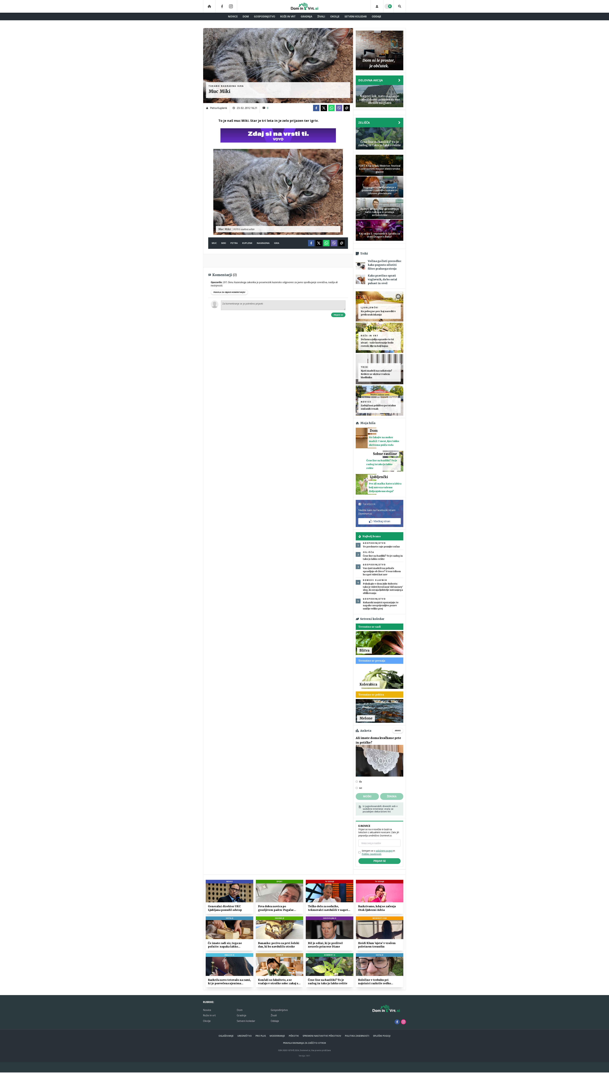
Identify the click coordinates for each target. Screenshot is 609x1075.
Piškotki (294, 1035)
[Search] (399, 6)
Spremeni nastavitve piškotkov (322, 1035)
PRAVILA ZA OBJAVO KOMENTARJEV (229, 292)
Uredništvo (244, 1035)
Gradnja (306, 16)
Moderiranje (277, 1035)
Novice (233, 16)
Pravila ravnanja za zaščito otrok (304, 1042)
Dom (246, 16)
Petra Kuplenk (218, 108)
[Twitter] (324, 108)
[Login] (377, 6)
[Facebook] (222, 6)
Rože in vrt (288, 16)
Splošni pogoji (381, 1035)
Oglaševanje (226, 1035)
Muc (214, 243)
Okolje (334, 16)
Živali (321, 16)
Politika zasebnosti (357, 1035)
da (360, 781)
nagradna (263, 243)
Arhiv (398, 730)
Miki (223, 243)
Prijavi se (338, 315)
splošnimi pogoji (384, 850)
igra (276, 243)
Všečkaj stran (381, 521)
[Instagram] (231, 6)
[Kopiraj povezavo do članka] (347, 108)
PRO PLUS (260, 1035)
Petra (234, 243)
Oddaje (376, 16)
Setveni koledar (355, 16)
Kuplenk (247, 243)
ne (360, 788)
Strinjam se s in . (378, 852)
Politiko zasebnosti (371, 854)
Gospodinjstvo (264, 16)
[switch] (388, 6)
